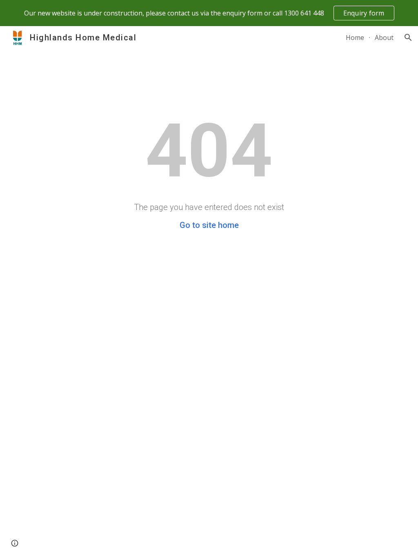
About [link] (384, 37)
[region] (209, 13)
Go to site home (209, 225)
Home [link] (355, 37)
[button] (408, 37)
